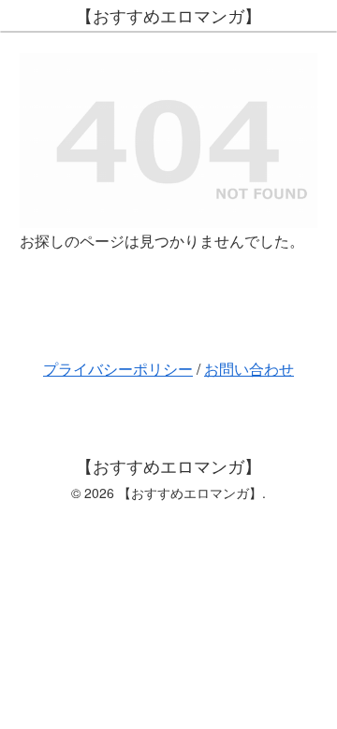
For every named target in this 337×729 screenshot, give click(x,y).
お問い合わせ (249, 368)
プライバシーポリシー (118, 368)
